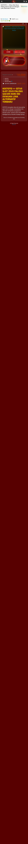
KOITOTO (14, 124)
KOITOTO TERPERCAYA (15, 83)
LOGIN (8, 52)
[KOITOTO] (24, 10)
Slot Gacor (5, 19)
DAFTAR (19, 52)
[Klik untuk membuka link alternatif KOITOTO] (14, 37)
